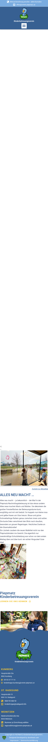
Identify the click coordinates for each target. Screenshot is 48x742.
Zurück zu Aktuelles (40, 489)
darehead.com (33, 737)
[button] (24, 25)
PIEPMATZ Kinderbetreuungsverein (28, 735)
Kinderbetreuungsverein (24, 21)
